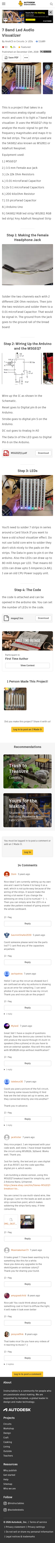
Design (7, 1433)
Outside (7, 1451)
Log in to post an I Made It (27, 729)
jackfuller (16, 1137)
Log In (27, 852)
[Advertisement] (27, 16)
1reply (9, 1013)
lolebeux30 (17, 1081)
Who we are (9, 1488)
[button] (3, 4)
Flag (10, 917)
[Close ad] (50, 12)
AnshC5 (9, 41)
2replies (10, 1364)
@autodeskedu (16, 1509)
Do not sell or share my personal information (29, 1531)
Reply (28, 923)
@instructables (16, 1503)
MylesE (15, 1026)
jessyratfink (17, 1334)
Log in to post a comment (27, 1374)
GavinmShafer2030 (21, 935)
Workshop (8, 1428)
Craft (5, 1437)
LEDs (30, 41)
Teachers (8, 1455)
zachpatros (17, 973)
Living (6, 1446)
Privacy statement (15, 1527)
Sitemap (7, 1484)
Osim (13, 874)
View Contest (28, 665)
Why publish (10, 1470)
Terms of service (38, 1522)
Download (43, 453)
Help (5, 1479)
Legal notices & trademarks (20, 1536)
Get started (9, 1475)
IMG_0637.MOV (12, 1223)
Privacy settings (36, 1527)
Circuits (20, 41)
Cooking (7, 1442)
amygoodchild (18, 1295)
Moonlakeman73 (19, 1250)
